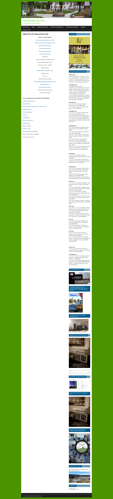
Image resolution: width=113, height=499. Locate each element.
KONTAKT (83, 27)
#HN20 (33, 27)
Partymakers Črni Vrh (45, 84)
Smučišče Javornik (27, 109)
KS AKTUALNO (25, 27)
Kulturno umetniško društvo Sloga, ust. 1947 (45, 42)
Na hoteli (25, 114)
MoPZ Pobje (45, 56)
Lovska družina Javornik (44, 54)
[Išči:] (79, 372)
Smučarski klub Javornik (44, 48)
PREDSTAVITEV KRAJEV (42, 27)
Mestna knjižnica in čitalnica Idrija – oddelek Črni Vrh (34, 106)
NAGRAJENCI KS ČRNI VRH (72, 27)
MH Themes (40, 496)
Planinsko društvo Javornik (45, 51)
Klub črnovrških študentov (45, 87)
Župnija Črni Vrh (26, 103)
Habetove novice (26, 128)
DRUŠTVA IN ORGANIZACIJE (57, 27)
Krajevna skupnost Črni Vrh (29, 101)
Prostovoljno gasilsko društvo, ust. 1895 (45, 40)
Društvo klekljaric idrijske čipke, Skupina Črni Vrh (45, 81)
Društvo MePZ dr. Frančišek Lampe (45, 70)
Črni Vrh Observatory (27, 112)
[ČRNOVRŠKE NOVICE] (56, 17)
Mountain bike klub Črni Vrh (45, 45)
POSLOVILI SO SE (26, 29)
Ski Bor (24, 125)
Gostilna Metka (26, 117)
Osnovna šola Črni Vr (27, 120)
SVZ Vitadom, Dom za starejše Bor (30, 131)
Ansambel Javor (26, 123)
